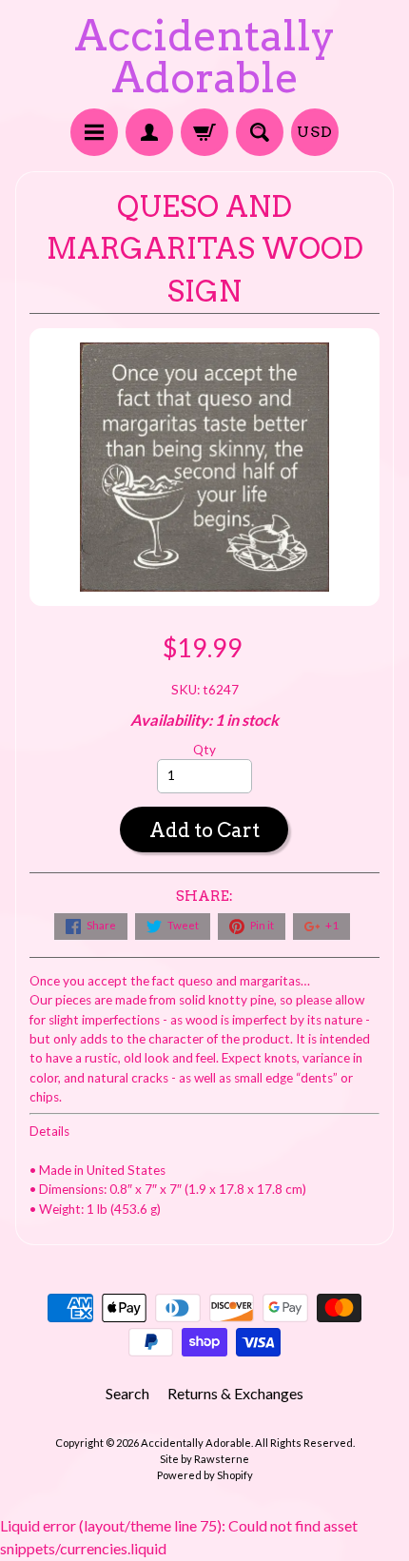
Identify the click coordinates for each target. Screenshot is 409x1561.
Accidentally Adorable (204, 56)
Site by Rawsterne (204, 1459)
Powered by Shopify (205, 1475)
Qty (204, 749)
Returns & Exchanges (235, 1393)
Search (127, 1393)
